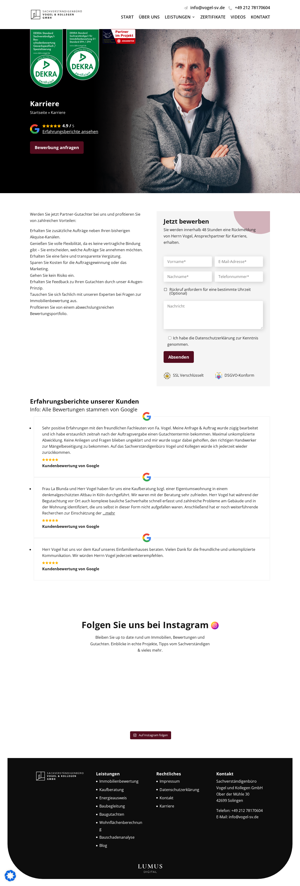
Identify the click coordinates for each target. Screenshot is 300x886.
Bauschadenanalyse (117, 837)
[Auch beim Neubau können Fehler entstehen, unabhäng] (241, 711)
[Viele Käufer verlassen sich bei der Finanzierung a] (120, 711)
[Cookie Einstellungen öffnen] (10, 879)
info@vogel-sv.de (207, 7)
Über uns (149, 17)
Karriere (167, 806)
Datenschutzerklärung (215, 338)
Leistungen (178, 17)
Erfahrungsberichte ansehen (70, 131)
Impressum (170, 781)
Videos (238, 17)
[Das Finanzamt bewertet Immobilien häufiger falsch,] (59, 676)
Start (127, 17)
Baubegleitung (112, 806)
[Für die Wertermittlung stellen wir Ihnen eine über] (59, 711)
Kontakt (260, 17)
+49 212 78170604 (252, 7)
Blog (103, 845)
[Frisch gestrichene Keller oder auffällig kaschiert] (180, 711)
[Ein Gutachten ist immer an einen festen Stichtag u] (120, 676)
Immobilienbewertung (119, 781)
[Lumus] (150, 872)
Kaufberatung (111, 789)
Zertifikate (212, 17)
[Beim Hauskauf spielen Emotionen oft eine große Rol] (180, 676)
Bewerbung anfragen (57, 147)
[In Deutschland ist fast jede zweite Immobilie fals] (241, 676)
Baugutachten (111, 814)
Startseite (38, 112)
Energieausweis (113, 797)
